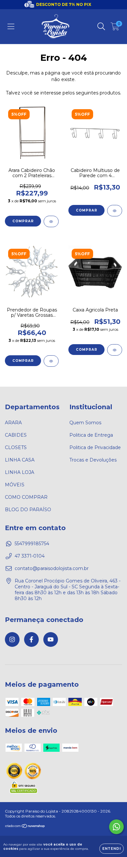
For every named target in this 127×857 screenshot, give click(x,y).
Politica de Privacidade (95, 447)
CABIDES (16, 435)
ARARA (13, 423)
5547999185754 (32, 543)
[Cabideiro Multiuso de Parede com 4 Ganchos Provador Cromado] (114, 210)
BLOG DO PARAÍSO (28, 510)
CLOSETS (16, 447)
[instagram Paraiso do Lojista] (12, 639)
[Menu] (11, 26)
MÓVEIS (14, 485)
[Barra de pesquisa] (101, 26)
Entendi (111, 849)
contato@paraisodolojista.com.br (52, 568)
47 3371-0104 (30, 556)
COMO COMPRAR (26, 497)
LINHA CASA (20, 460)
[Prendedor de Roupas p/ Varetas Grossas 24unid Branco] (51, 361)
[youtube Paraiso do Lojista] (50, 639)
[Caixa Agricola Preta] (114, 350)
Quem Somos (85, 423)
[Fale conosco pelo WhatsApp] (116, 826)
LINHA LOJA (19, 472)
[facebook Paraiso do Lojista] (31, 639)
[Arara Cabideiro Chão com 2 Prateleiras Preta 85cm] (51, 221)
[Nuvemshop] (25, 826)
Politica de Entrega (91, 435)
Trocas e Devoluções (93, 460)
